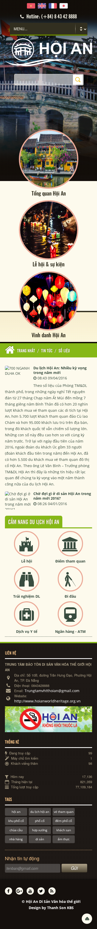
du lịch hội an (39, 812)
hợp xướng (39, 830)
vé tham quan (63, 812)
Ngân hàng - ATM (70, 631)
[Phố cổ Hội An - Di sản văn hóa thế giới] (48, 51)
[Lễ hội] (26, 547)
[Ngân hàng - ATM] (70, 618)
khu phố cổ (16, 821)
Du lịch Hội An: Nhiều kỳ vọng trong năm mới (60, 370)
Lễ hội (26, 561)
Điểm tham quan (70, 561)
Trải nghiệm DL (26, 596)
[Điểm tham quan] (70, 547)
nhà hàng (16, 839)
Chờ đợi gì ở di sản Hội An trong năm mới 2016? (62, 496)
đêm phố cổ (63, 821)
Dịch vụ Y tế (26, 631)
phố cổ (39, 821)
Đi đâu (70, 596)
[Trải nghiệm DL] (26, 583)
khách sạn (63, 830)
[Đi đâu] (70, 583)
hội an (16, 812)
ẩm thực (64, 839)
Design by (51, 907)
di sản (39, 839)
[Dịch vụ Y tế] (26, 618)
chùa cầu (16, 830)
